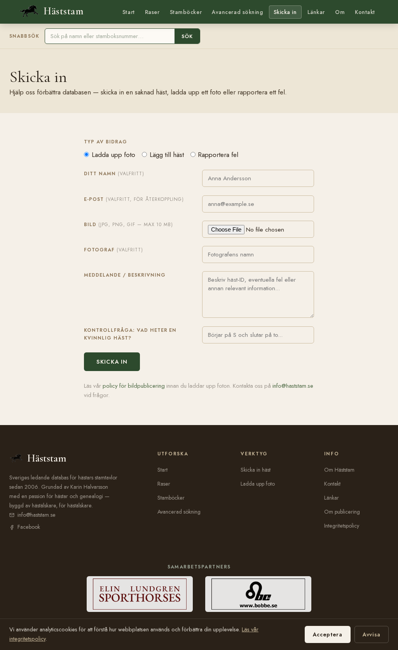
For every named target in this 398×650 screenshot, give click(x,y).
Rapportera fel (218, 154)
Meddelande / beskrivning (125, 275)
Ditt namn (114, 173)
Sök (187, 36)
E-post (134, 199)
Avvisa (372, 634)
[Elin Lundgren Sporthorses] (140, 594)
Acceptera (327, 634)
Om (340, 12)
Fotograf (113, 249)
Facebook (28, 527)
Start (128, 12)
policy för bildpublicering (134, 386)
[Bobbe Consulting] (258, 594)
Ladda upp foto (113, 154)
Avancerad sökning (237, 12)
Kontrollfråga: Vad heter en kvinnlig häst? (130, 334)
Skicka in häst (256, 470)
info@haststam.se (292, 386)
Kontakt (365, 12)
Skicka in (285, 12)
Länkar (316, 12)
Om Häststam (339, 470)
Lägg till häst (167, 154)
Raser (152, 12)
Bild (128, 224)
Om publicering (342, 512)
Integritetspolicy (341, 526)
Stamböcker (186, 12)
